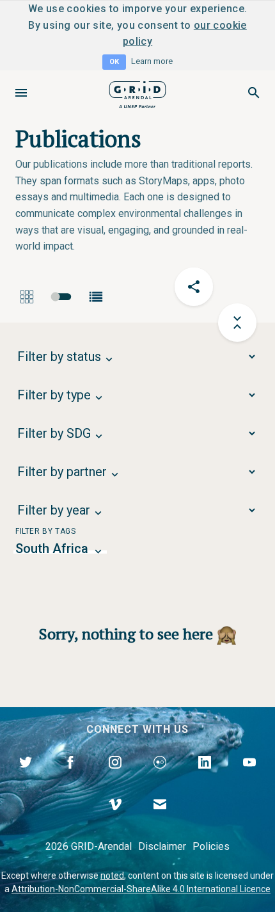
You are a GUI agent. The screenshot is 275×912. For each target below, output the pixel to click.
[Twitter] (25, 777)
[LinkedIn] (204, 777)
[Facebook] (70, 777)
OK (114, 62)
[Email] (160, 819)
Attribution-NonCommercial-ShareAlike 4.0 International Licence (141, 889)
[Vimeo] (115, 819)
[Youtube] (249, 777)
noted (112, 875)
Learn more (152, 61)
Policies (211, 846)
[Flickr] (160, 777)
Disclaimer (162, 846)
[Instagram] (115, 777)
